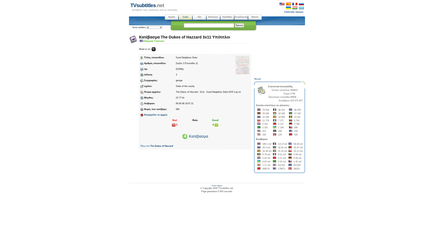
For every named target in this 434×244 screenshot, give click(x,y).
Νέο (199, 17)
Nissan (257, 79)
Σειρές (185, 17)
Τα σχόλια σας (241, 17)
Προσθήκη (227, 17)
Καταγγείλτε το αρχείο (155, 115)
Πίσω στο (156, 146)
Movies (255, 17)
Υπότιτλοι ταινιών (293, 12)
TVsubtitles (147, 5)
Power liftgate (217, 186)
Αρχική (171, 17)
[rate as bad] (173, 125)
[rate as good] (216, 125)
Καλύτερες (213, 17)
